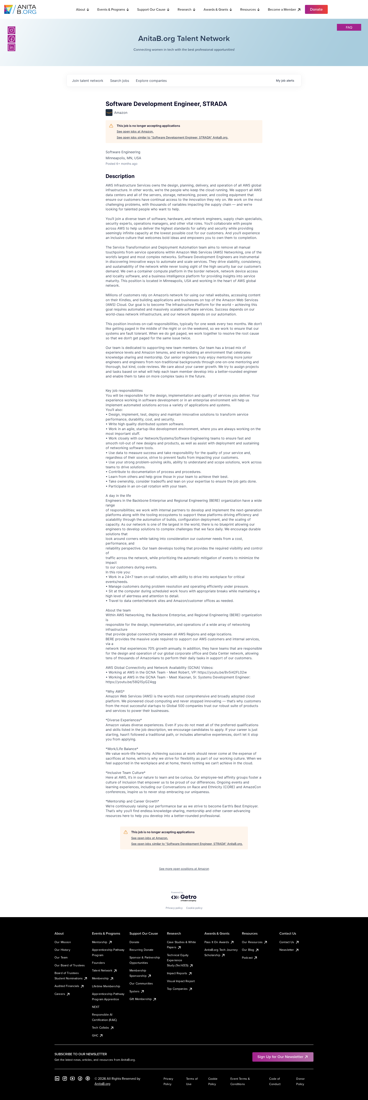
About (80, 9)
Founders (98, 963)
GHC (95, 1035)
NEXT (96, 1007)
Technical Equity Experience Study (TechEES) (178, 960)
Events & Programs (111, 9)
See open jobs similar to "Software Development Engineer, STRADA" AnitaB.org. (172, 137)
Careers (60, 994)
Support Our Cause (151, 9)
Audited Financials (67, 986)
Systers (134, 991)
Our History (62, 950)
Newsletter (286, 950)
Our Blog (248, 950)
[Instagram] (11, 30)
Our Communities (141, 983)
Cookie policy (194, 907)
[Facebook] (11, 39)
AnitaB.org (102, 1083)
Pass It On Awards (216, 942)
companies (151, 80)
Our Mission (63, 942)
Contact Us (286, 942)
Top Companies (177, 989)
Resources (248, 9)
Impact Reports (177, 973)
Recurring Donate (141, 950)
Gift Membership (140, 999)
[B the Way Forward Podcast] (87, 1078)
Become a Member (282, 9)
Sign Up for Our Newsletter (280, 1056)
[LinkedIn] (11, 47)
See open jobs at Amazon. (135, 131)
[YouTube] (72, 1078)
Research (184, 9)
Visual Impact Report (181, 981)
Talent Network (102, 970)
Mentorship (99, 942)
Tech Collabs (100, 1027)
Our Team (61, 957)
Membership (100, 978)
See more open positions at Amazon (184, 868)
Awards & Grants (216, 9)
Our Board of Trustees (70, 965)
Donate (134, 942)
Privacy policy (174, 907)
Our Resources (252, 942)
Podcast (247, 957)
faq (349, 27)
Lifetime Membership (106, 986)
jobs (119, 80)
